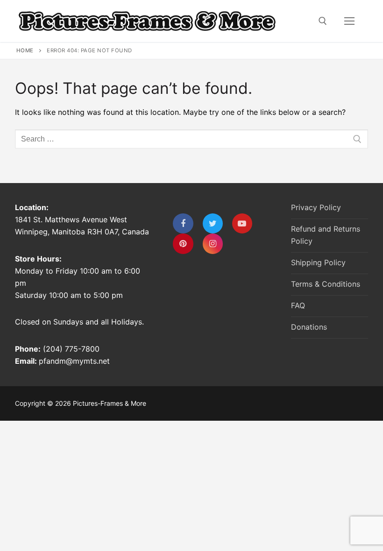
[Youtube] (242, 223)
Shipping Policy (318, 262)
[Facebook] (183, 223)
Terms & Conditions (325, 284)
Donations (309, 327)
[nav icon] (349, 21)
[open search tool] (323, 21)
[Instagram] (213, 243)
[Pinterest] (183, 243)
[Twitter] (213, 223)
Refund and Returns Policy (325, 235)
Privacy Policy (316, 207)
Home (25, 50)
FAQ (298, 305)
